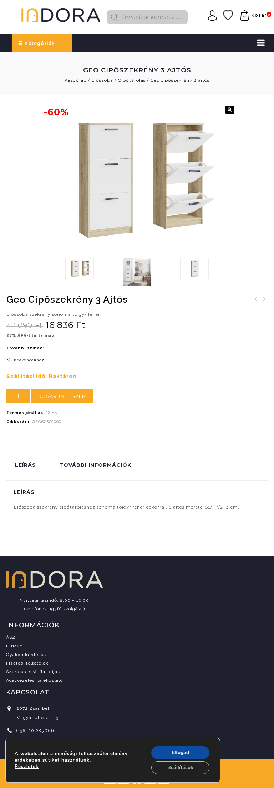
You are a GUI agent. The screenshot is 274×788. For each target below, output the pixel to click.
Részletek (27, 766)
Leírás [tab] (25, 465)
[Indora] (60, 13)
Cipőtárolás (132, 80)
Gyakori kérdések (26, 654)
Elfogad (180, 752)
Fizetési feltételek (27, 663)
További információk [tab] (95, 465)
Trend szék (264, 303)
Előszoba (102, 80)
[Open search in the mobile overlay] (152, 17)
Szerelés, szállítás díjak (33, 671)
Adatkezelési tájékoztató (34, 680)
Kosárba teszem (62, 396)
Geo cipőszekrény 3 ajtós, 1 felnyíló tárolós (256, 312)
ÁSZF (12, 637)
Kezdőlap (76, 80)
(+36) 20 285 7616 (36, 730)
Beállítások (180, 767)
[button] (229, 110)
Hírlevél (15, 645)
